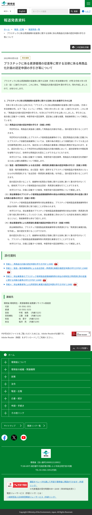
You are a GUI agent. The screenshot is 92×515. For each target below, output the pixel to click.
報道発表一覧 (34, 29)
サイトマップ (9, 425)
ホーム (7, 29)
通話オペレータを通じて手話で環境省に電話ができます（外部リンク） (56, 483)
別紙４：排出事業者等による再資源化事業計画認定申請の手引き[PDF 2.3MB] (39, 284)
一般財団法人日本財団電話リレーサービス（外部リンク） (32, 496)
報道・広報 (19, 29)
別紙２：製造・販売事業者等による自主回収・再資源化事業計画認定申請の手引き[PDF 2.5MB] (47, 268)
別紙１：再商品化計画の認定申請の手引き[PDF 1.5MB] (29, 264)
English (22, 11)
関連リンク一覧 (34, 425)
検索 (76, 11)
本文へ (6, 11)
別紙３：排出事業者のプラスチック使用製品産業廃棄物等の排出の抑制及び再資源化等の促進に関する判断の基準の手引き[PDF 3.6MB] (46, 278)
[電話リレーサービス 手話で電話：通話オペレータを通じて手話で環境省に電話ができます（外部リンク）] (17, 485)
